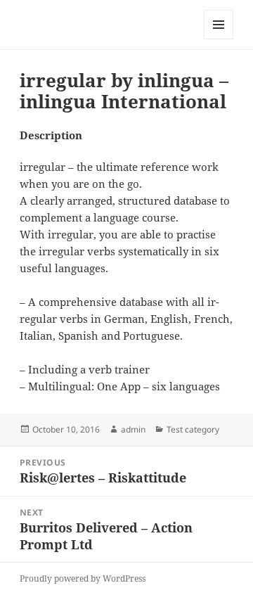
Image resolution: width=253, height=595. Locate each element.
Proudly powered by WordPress (82, 578)
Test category (193, 429)
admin (133, 429)
